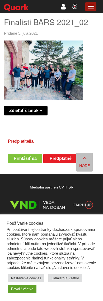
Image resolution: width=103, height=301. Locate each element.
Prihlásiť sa (25, 158)
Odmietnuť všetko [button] (65, 278)
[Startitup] (83, 206)
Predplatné (61, 158)
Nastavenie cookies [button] (26, 278)
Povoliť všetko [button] (22, 289)
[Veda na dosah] (37, 206)
